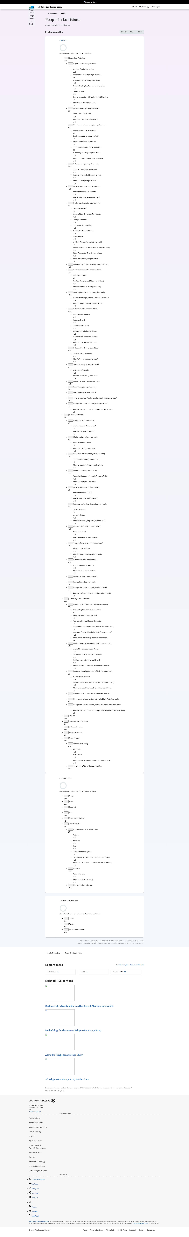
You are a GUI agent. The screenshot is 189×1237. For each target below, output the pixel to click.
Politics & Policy (34, 1118)
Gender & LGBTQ (35, 1145)
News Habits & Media (37, 1166)
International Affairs (36, 1122)
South (83, 972)
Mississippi (52, 972)
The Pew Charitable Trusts (140, 1223)
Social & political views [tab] (73, 953)
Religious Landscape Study (49, 6)
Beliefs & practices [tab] (53, 953)
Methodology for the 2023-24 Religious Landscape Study (73, 1030)
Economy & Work (35, 1152)
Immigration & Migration (38, 1127)
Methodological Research (38, 1171)
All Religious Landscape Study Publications (67, 1079)
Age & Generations (36, 1141)
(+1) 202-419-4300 (35, 1111)
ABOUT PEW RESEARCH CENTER (39, 1221)
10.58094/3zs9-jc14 (56, 1090)
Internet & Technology (37, 1162)
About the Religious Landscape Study (64, 1054)
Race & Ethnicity (35, 1131)
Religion (32, 1136)
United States (118, 972)
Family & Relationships (37, 1148)
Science (32, 1157)
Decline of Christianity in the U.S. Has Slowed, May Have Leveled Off (79, 1005)
